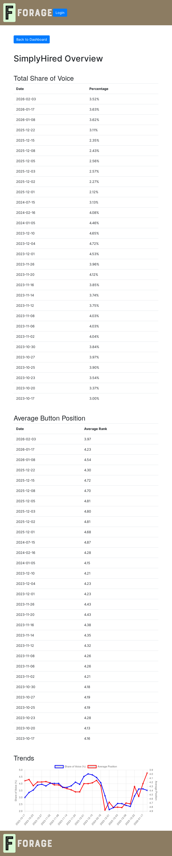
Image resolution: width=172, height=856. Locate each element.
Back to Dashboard (31, 39)
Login (60, 13)
